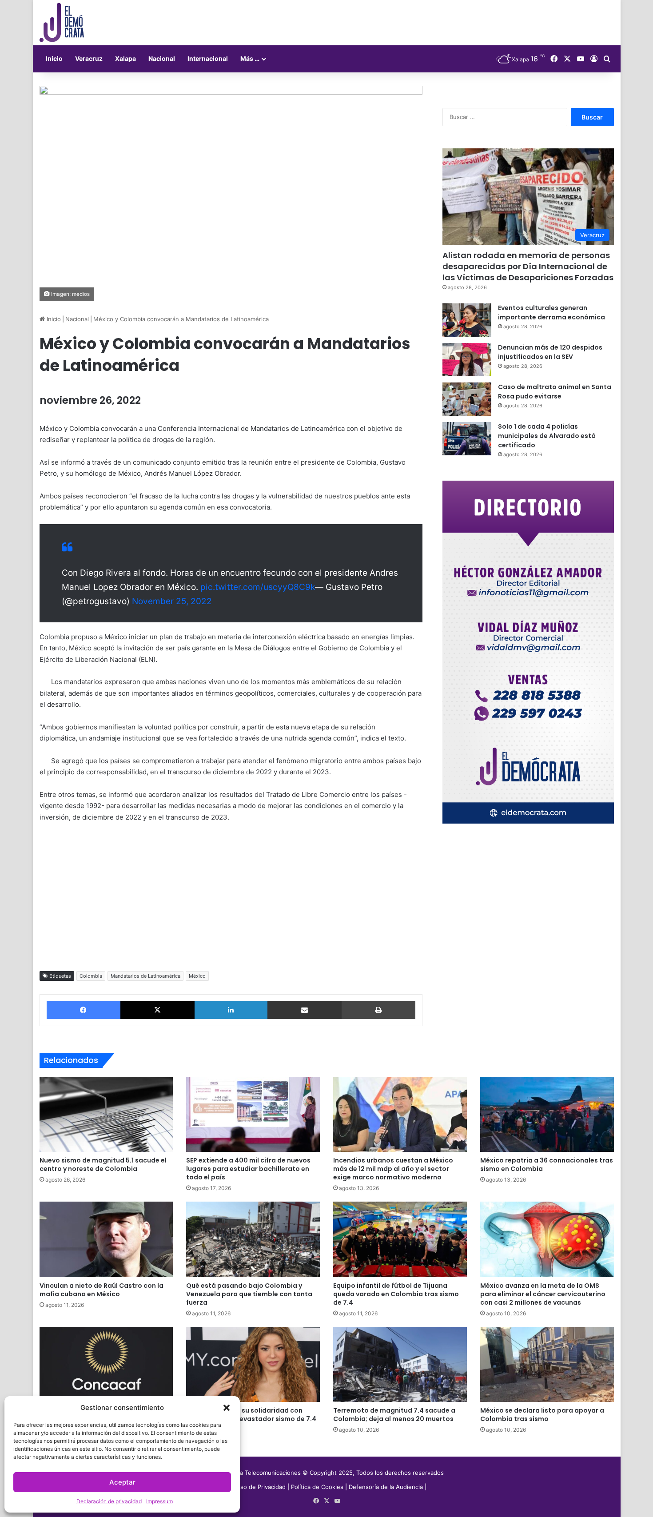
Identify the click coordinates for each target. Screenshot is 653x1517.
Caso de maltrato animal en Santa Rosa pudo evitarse (554, 391)
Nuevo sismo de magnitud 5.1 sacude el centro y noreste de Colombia (103, 1164)
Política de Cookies (317, 1486)
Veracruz (89, 58)
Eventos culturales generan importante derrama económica (551, 312)
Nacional (161, 58)
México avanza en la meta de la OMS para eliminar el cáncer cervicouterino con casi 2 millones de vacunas (542, 1294)
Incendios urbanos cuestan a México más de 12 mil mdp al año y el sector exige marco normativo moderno (393, 1169)
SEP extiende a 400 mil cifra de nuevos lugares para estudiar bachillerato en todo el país (248, 1169)
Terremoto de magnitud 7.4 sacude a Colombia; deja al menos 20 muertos (394, 1414)
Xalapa (125, 58)
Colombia (91, 976)
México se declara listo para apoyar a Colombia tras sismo (542, 1414)
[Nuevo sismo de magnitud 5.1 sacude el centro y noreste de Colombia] (106, 1114)
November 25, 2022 (172, 601)
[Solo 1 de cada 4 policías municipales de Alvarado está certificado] (466, 438)
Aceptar (122, 1482)
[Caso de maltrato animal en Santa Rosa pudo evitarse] (466, 399)
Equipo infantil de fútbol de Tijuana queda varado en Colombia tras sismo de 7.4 (396, 1294)
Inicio (54, 58)
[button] (226, 1407)
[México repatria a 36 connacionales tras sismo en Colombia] (547, 1114)
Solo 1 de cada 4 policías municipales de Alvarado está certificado (547, 436)
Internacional (207, 58)
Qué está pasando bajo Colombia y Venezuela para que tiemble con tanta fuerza (249, 1294)
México (197, 976)
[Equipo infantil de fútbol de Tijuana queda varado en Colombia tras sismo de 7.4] (400, 1239)
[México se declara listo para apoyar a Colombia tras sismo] (547, 1364)
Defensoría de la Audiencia (386, 1486)
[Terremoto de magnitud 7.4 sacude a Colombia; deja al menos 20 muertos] (400, 1364)
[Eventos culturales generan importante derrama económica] (466, 320)
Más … (249, 58)
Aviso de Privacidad (259, 1486)
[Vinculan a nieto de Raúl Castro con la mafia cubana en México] (106, 1239)
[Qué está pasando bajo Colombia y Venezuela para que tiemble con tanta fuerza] (253, 1239)
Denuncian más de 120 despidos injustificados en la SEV (550, 352)
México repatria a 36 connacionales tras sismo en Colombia (546, 1164)
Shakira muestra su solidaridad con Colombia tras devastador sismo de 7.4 (251, 1414)
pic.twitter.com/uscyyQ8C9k (257, 587)
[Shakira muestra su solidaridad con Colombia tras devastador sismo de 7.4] (253, 1364)
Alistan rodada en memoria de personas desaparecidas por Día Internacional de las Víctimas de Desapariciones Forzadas (527, 266)
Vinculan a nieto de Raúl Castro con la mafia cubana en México (101, 1289)
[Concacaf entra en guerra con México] (106, 1364)
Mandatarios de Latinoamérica (145, 976)
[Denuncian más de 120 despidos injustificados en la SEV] (466, 359)
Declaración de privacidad (109, 1501)
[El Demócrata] (62, 22)
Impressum (159, 1501)
